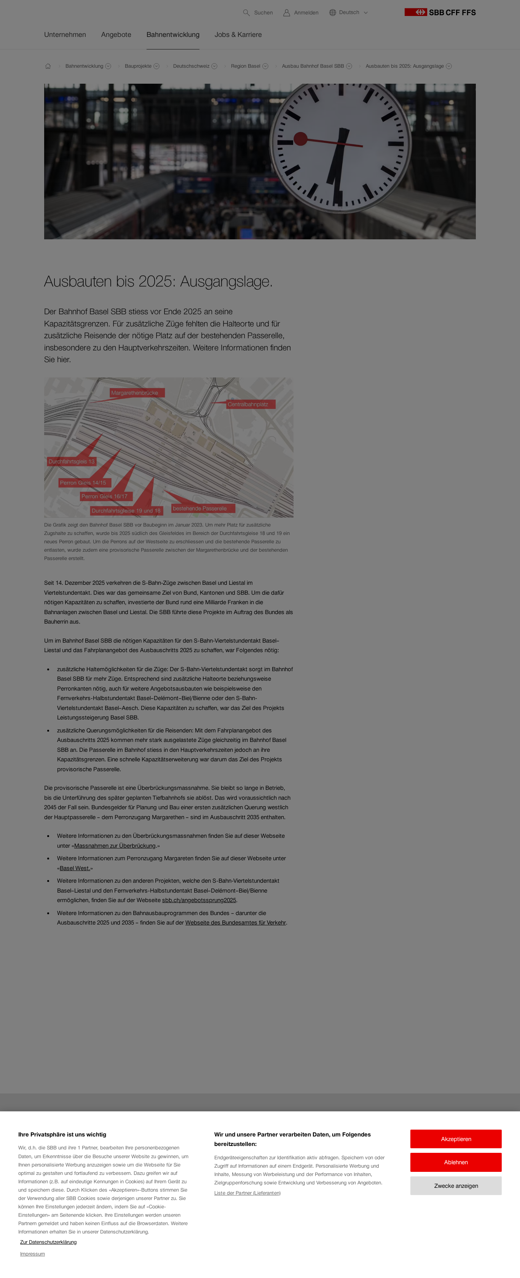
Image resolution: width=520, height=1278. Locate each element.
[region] (260, 1194)
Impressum (32, 1254)
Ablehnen (456, 1162)
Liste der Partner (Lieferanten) (247, 1193)
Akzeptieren (456, 1139)
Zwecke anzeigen (456, 1186)
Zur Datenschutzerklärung (48, 1242)
